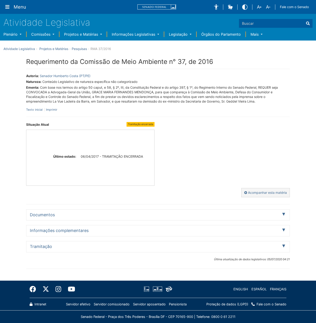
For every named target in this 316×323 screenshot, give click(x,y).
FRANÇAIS (278, 289)
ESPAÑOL (259, 289)
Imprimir (51, 109)
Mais (255, 34)
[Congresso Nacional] (157, 289)
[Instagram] (58, 289)
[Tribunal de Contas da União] (168, 289)
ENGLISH (240, 289)
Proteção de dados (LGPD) (227, 304)
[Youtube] (70, 289)
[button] (216, 7)
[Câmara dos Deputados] (147, 289)
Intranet (40, 304)
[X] (45, 289)
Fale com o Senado (294, 7)
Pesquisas (79, 49)
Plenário (11, 34)
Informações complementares (59, 230)
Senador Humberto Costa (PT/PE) (65, 76)
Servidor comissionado (112, 304)
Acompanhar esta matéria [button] (267, 192)
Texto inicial (34, 109)
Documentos (42, 214)
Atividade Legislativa (46, 22)
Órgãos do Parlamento (221, 34)
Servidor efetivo (78, 304)
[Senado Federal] (156, 7)
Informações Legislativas (134, 34)
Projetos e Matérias (81, 34)
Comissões (41, 34)
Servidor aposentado (149, 304)
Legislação (179, 34)
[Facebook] (34, 289)
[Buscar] (308, 23)
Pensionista (178, 304)
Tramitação (41, 246)
